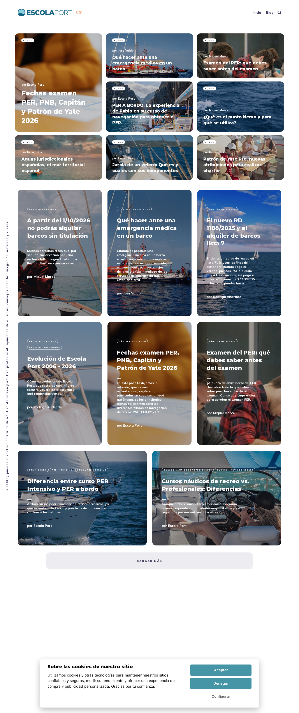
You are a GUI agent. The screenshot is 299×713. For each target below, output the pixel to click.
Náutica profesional (134, 209)
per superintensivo (92, 470)
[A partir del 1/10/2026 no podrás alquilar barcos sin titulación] (60, 253)
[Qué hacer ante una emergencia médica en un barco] (149, 253)
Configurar (221, 696)
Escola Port (35, 84)
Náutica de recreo (42, 209)
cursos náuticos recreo (235, 470)
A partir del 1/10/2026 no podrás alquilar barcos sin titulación (58, 228)
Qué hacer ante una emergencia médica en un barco (147, 228)
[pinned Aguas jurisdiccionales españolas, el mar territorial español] (58, 157)
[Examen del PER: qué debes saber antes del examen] (239, 383)
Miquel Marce (219, 56)
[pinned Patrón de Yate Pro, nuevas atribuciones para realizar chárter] (240, 157)
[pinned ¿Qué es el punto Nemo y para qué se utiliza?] (240, 106)
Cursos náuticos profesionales (188, 470)
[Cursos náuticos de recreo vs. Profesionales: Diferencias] (216, 498)
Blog (270, 12)
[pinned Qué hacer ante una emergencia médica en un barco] (149, 55)
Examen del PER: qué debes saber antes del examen (238, 360)
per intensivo (62, 470)
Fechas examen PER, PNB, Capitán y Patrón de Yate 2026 (148, 360)
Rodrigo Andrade (227, 296)
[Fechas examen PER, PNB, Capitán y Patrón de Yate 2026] (149, 383)
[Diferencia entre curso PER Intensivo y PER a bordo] (82, 498)
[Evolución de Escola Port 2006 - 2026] (60, 383)
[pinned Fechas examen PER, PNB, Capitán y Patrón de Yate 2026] (58, 82)
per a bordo (38, 470)
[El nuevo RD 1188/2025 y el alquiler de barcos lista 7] (239, 253)
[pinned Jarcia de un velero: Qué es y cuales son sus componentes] (149, 157)
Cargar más (149, 560)
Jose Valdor (126, 50)
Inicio (257, 12)
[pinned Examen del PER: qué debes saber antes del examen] (240, 55)
